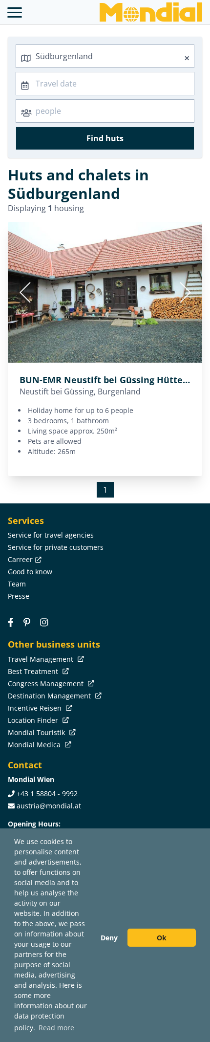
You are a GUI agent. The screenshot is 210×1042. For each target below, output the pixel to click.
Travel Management (41, 659)
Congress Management (46, 683)
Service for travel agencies (51, 535)
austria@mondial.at (49, 805)
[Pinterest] (26, 622)
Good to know (30, 571)
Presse (18, 596)
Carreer (20, 559)
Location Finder (34, 720)
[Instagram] (44, 622)
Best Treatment (34, 671)
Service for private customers (56, 547)
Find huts (105, 138)
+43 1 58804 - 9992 (47, 793)
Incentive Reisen (35, 708)
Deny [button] (109, 937)
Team (17, 583)
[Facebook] (11, 622)
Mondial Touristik (37, 732)
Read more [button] (56, 1027)
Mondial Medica (35, 744)
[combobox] (105, 56)
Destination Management (50, 695)
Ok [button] (162, 937)
